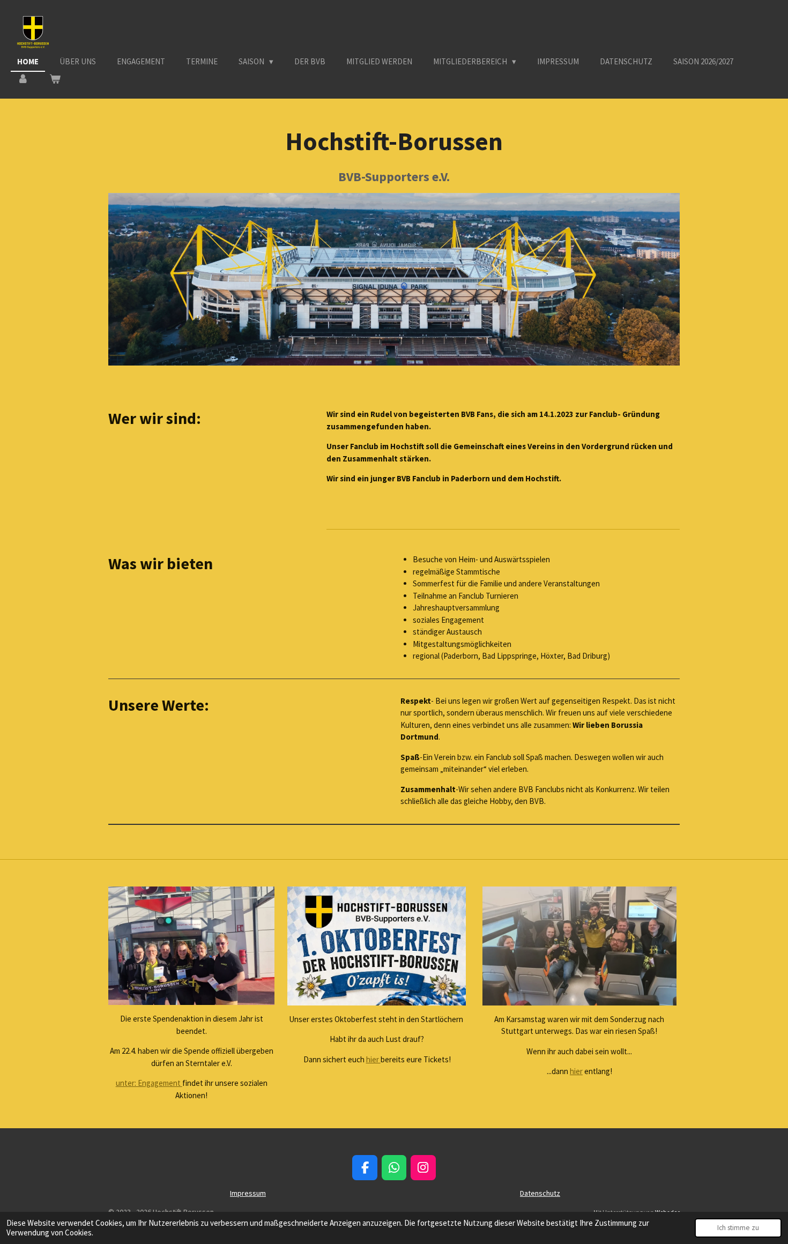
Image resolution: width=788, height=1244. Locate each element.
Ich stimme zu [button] (738, 1227)
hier (373, 1059)
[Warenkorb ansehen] (55, 79)
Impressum (248, 1193)
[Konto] (23, 79)
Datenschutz (540, 1193)
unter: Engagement (149, 1083)
